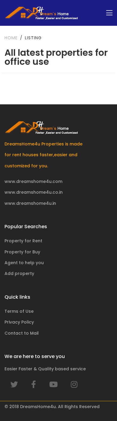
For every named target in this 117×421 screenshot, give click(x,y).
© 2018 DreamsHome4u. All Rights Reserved (52, 407)
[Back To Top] (100, 404)
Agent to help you (24, 263)
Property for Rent (23, 241)
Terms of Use (19, 311)
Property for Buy (22, 252)
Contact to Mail (21, 333)
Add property (19, 273)
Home (11, 38)
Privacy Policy (19, 322)
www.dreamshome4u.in (30, 203)
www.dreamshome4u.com (33, 181)
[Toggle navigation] (109, 13)
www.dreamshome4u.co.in (33, 192)
